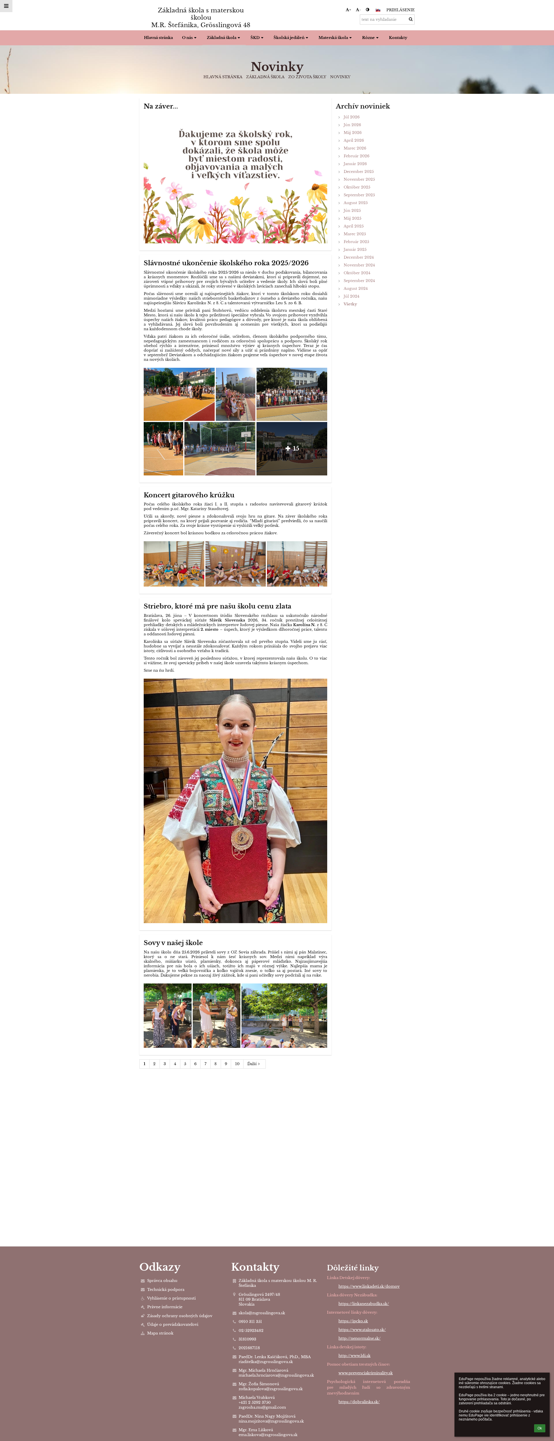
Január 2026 (355, 163)
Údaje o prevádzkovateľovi (172, 1324)
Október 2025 (357, 187)
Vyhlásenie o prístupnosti (171, 1298)
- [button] (360, 9)
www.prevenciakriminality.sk (365, 1373)
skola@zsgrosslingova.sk (262, 1313)
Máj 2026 (353, 132)
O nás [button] (187, 37)
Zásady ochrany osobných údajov (179, 1315)
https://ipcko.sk (353, 1321)
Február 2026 (356, 156)
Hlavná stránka (222, 76)
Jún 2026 (352, 124)
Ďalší (252, 1063)
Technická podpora (165, 1289)
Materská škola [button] (333, 37)
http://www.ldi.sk (354, 1355)
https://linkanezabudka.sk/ (363, 1303)
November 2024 (359, 265)
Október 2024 (357, 272)
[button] (367, 10)
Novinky (340, 76)
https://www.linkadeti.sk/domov (369, 1286)
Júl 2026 (352, 117)
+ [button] (350, 9)
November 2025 (359, 179)
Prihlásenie (400, 10)
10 (237, 1063)
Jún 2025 (352, 210)
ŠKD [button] (255, 37)
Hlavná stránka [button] (158, 37)
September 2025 (359, 195)
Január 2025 (355, 249)
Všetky (350, 304)
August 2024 (356, 288)
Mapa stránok (160, 1333)
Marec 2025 (355, 234)
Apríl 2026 (354, 140)
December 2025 (359, 171)
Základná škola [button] (221, 37)
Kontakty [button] (398, 37)
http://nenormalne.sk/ (359, 1338)
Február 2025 (356, 241)
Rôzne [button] (368, 37)
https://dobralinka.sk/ (359, 1401)
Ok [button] (540, 1428)
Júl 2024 (352, 296)
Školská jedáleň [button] (289, 37)
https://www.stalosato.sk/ (362, 1329)
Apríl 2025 (354, 226)
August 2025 (356, 202)
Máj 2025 (352, 218)
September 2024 (359, 280)
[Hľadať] (410, 19)
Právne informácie (164, 1306)
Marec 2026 (355, 148)
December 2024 (359, 257)
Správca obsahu (162, 1280)
